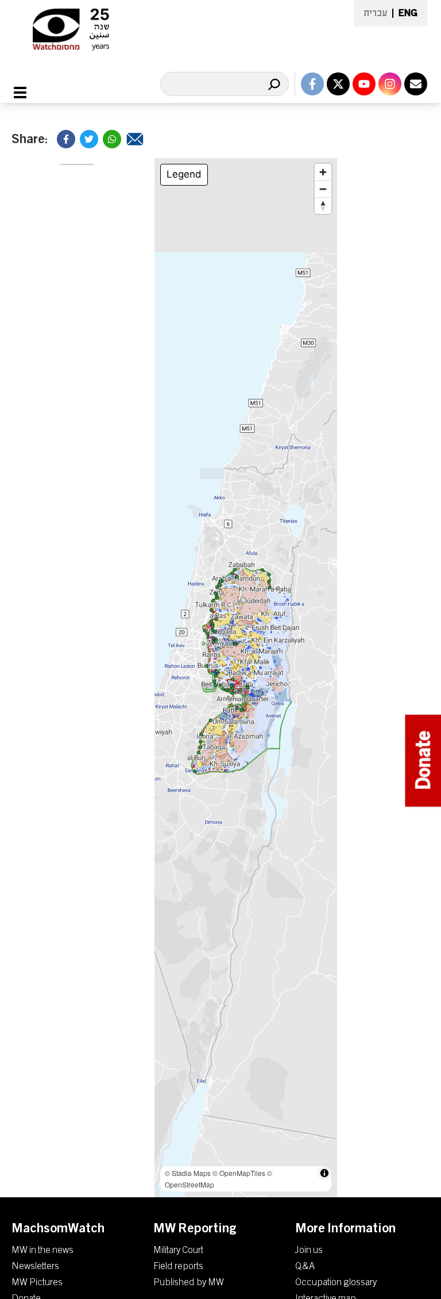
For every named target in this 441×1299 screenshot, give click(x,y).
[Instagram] (389, 83)
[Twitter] (89, 139)
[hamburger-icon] (27, 92)
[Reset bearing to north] (323, 205)
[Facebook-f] (312, 83)
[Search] (274, 83)
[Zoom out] (323, 188)
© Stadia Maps (188, 1173)
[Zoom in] (323, 172)
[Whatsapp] (112, 139)
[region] (245, 677)
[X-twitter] (338, 83)
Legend (184, 174)
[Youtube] (364, 83)
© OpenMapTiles (238, 1173)
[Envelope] (415, 83)
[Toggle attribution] (324, 1173)
